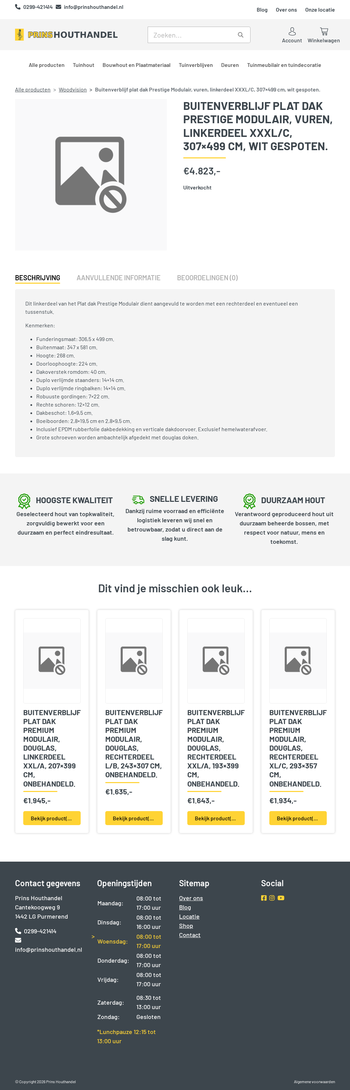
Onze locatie (320, 9)
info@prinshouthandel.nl (93, 6)
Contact (190, 934)
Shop (186, 925)
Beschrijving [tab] (37, 277)
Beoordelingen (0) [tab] (207, 277)
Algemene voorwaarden (314, 1081)
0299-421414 (38, 6)
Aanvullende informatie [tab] (119, 277)
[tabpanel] (174, 370)
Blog (262, 9)
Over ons (286, 9)
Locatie (189, 916)
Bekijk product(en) (53, 818)
